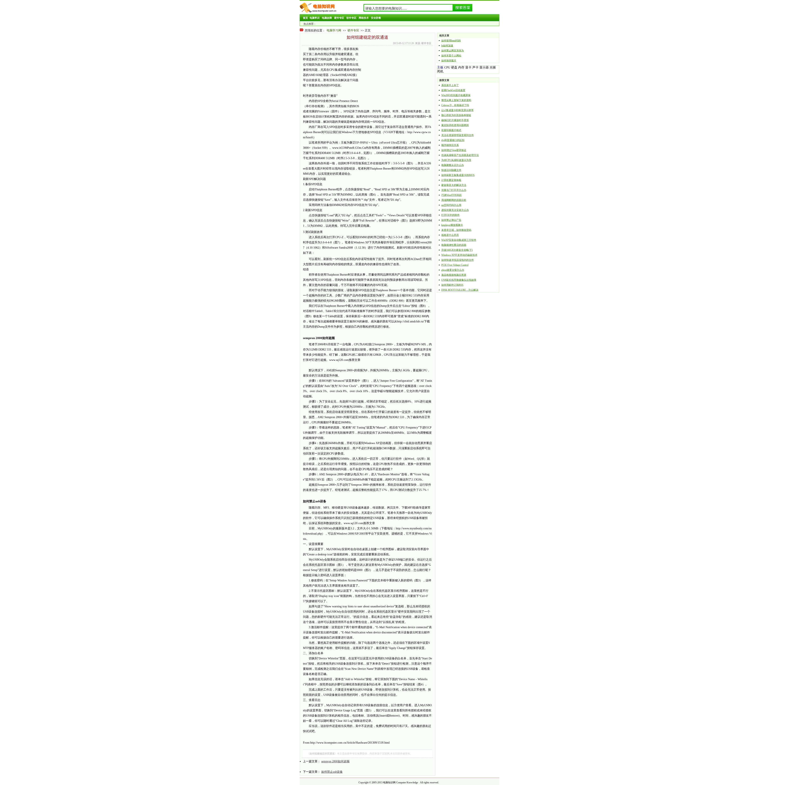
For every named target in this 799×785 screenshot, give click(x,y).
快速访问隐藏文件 (451, 170)
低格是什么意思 (450, 235)
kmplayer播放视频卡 (452, 225)
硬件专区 (339, 17)
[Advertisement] (396, 75)
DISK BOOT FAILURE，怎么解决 (459, 289)
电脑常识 (315, 17)
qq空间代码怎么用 (451, 205)
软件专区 (351, 17)
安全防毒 (376, 17)
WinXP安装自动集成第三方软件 (458, 240)
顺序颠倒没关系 (450, 145)
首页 (305, 17)
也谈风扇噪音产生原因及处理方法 (460, 155)
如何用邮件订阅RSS (452, 285)
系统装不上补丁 (450, 85)
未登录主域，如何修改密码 (456, 230)
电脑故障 (327, 17)
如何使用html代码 (451, 40)
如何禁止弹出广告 (451, 220)
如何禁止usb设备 (332, 771)
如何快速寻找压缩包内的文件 (457, 260)
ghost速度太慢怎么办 (452, 270)
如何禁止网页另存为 (452, 50)
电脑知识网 (389, 782)
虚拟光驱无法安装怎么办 (455, 210)
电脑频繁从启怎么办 (452, 165)
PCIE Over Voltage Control (454, 265)
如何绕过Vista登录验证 (453, 150)
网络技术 (364, 17)
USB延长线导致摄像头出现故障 (458, 280)
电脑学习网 (334, 30)
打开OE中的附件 (450, 215)
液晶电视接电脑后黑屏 (453, 275)
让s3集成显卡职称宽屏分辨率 (457, 110)
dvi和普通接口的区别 (452, 140)
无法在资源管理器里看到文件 (457, 135)
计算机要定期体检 (451, 180)
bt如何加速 (447, 45)
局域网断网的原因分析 (453, 200)
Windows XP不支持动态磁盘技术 (459, 255)
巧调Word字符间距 (451, 195)
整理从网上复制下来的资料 (456, 100)
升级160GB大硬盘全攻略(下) (457, 250)
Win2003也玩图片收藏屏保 (455, 95)
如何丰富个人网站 (451, 55)
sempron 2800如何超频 (335, 761)
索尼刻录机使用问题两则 (455, 125)
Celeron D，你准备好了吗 (455, 105)
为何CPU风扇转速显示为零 (456, 160)
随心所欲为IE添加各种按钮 (456, 115)
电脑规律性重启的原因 (453, 245)
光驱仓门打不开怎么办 (453, 190)
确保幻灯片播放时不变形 (455, 120)
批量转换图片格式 (451, 130)
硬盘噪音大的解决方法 (453, 185)
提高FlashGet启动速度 (453, 90)
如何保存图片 (448, 60)
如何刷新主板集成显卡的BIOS (458, 175)
